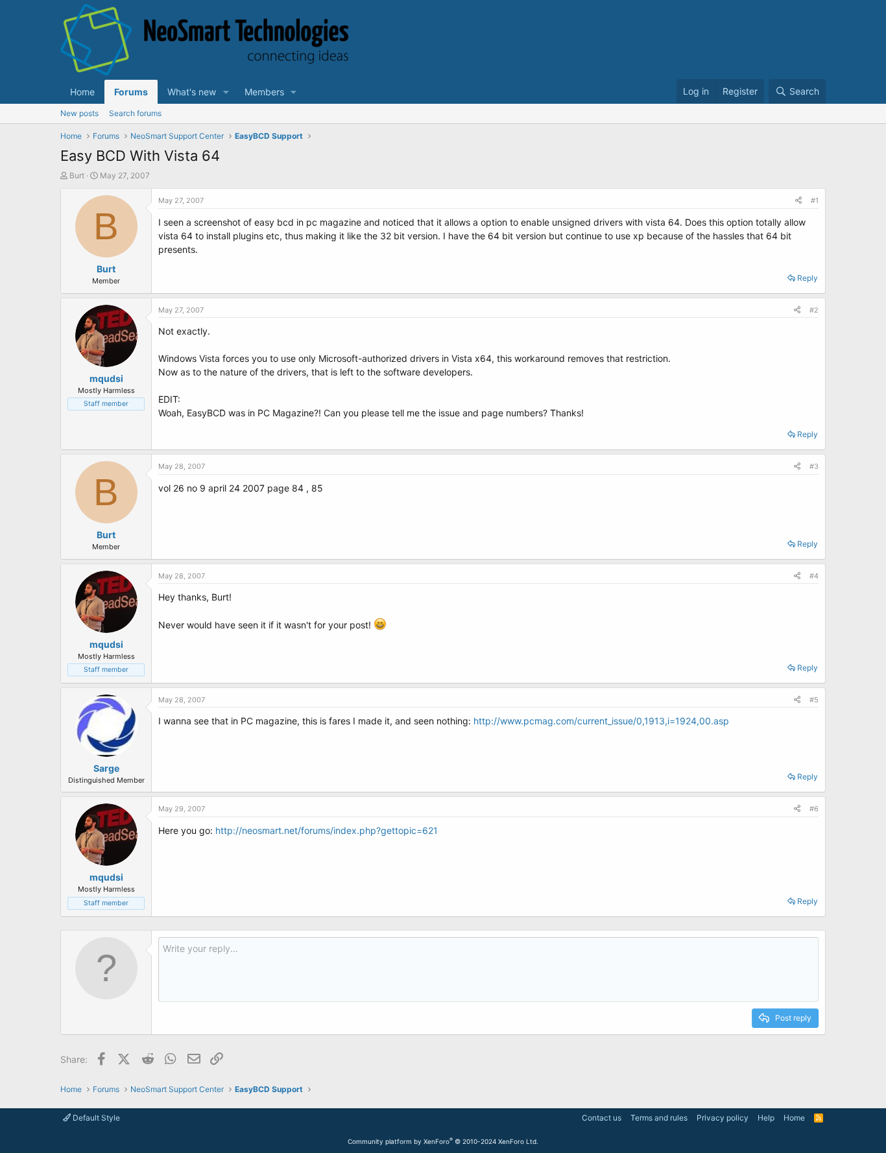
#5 (814, 699)
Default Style (95, 1118)
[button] (226, 92)
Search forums (135, 113)
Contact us (601, 1118)
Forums (131, 91)
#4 (814, 575)
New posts (79, 113)
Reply (807, 278)
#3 (814, 466)
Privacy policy (722, 1118)
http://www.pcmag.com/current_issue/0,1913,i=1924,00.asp (601, 720)
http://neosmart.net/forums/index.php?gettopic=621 (326, 830)
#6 (814, 808)
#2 (814, 310)
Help (766, 1118)
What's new (191, 91)
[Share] (798, 200)
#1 (815, 200)
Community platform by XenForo (443, 1141)
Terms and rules (659, 1118)
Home (82, 91)
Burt (76, 175)
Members (264, 91)
